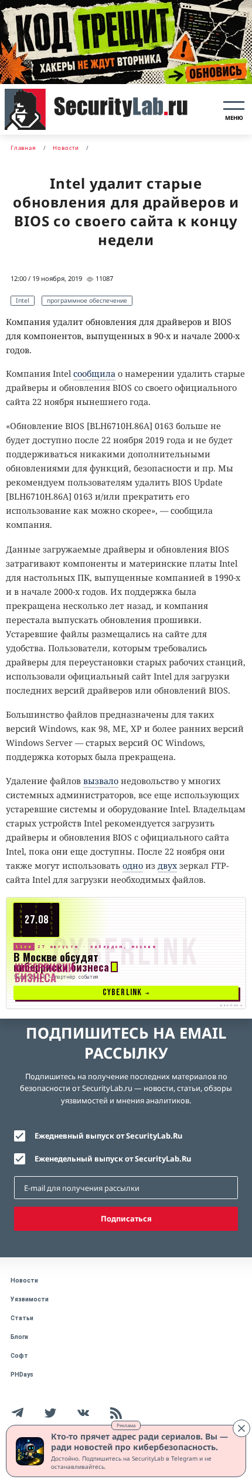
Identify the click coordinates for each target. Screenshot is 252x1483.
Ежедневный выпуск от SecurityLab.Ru (108, 1135)
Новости (24, 1280)
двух (167, 865)
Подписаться (126, 1218)
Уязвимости (30, 1299)
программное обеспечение (87, 300)
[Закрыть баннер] (241, 1428)
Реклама (126, 1425)
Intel (22, 300)
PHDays (22, 1374)
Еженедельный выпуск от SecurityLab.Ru (113, 1158)
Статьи (22, 1318)
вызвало (100, 780)
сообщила (94, 373)
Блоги (19, 1337)
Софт (19, 1356)
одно (132, 865)
